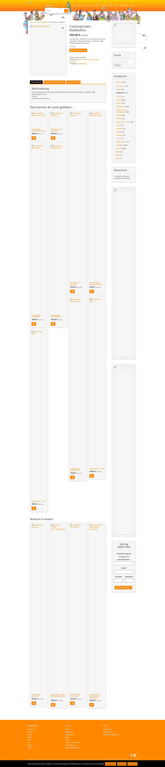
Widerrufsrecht (70, 745)
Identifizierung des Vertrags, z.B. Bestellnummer (124, 556)
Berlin (80, 59)
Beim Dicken (120, 86)
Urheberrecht (108, 732)
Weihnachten (121, 142)
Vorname (118, 577)
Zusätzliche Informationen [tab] (54, 82)
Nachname (129, 577)
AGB (66, 740)
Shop (132, 5)
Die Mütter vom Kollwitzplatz (121, 111)
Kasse (67, 737)
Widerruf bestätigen (123, 588)
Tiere (118, 138)
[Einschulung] (124, 33)
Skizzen (119, 100)
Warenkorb (69, 735)
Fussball (119, 115)
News (110, 5)
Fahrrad (119, 119)
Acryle (95, 5)
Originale (44, 22)
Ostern (118, 125)
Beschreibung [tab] (36, 82)
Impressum (107, 729)
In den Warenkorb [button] (34, 138)
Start (31, 22)
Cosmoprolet (94, 59)
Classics (119, 103)
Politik (118, 132)
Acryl (119, 97)
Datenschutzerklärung (111, 735)
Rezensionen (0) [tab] (73, 82)
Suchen (117, 65)
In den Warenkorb (79, 50)
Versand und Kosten (72, 742)
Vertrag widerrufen (72, 748)
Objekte (118, 155)
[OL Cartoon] (34, 2)
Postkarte (119, 129)
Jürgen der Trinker (123, 122)
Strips (87, 5)
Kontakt (124, 5)
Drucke (118, 148)
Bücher (117, 152)
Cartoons (77, 5)
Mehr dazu (132, 764)
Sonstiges (119, 145)
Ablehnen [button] (121, 764)
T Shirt (117, 158)
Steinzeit (119, 135)
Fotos (103, 5)
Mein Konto (69, 732)
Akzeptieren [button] (110, 764)
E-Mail (124, 568)
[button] (63, 28)
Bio (117, 5)
